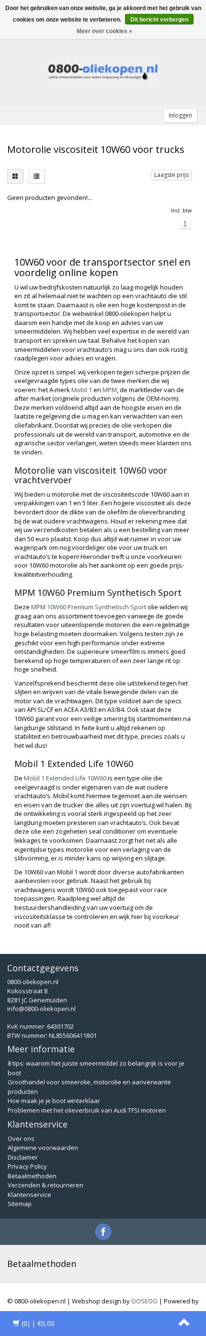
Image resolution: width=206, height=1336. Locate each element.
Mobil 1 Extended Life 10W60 (65, 778)
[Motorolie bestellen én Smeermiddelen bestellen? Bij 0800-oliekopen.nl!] (103, 72)
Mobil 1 (81, 389)
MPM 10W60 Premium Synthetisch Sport (88, 607)
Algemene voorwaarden (43, 1147)
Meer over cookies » (104, 31)
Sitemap (20, 1203)
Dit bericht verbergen (159, 19)
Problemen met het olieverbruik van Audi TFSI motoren (87, 1110)
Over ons (21, 1138)
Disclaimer (23, 1157)
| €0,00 (38, 1323)
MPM (110, 389)
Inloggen (180, 115)
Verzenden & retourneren (45, 1185)
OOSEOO (144, 1301)
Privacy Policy (27, 1166)
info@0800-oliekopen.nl (41, 1008)
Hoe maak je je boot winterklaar (54, 1100)
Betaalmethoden (32, 1176)
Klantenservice (29, 1194)
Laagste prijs (171, 175)
